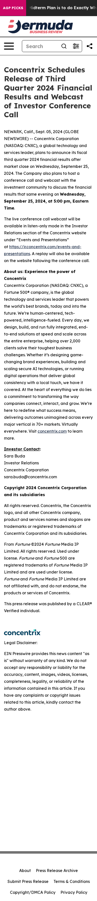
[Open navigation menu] (9, 46)
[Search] (64, 46)
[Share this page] (89, 46)
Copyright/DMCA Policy (32, 892)
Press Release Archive (57, 870)
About (25, 870)
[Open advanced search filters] (76, 46)
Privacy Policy (73, 892)
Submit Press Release (27, 881)
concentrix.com (52, 431)
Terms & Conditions (71, 881)
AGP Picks (13, 8)
